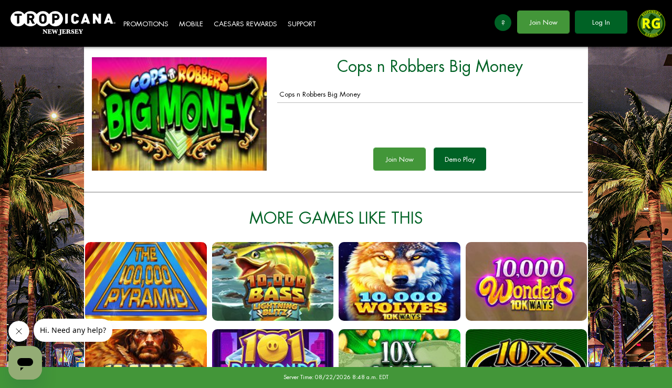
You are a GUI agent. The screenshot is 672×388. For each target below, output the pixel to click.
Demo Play (460, 159)
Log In (601, 22)
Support (302, 23)
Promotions (146, 23)
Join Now (544, 22)
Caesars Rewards (245, 23)
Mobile (191, 23)
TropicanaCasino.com (63, 23)
